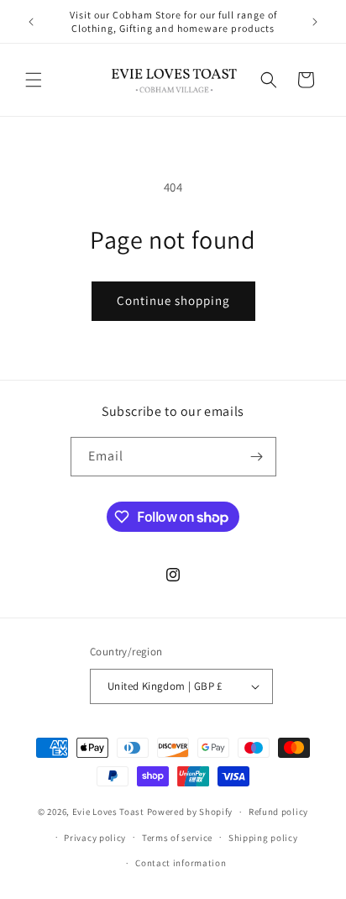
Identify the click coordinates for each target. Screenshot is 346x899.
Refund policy (278, 812)
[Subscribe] (257, 456)
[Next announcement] (314, 21)
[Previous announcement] (31, 21)
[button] (33, 79)
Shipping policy (263, 838)
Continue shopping (173, 300)
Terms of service (177, 838)
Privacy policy (95, 838)
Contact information (180, 863)
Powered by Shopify (190, 812)
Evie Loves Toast (108, 812)
